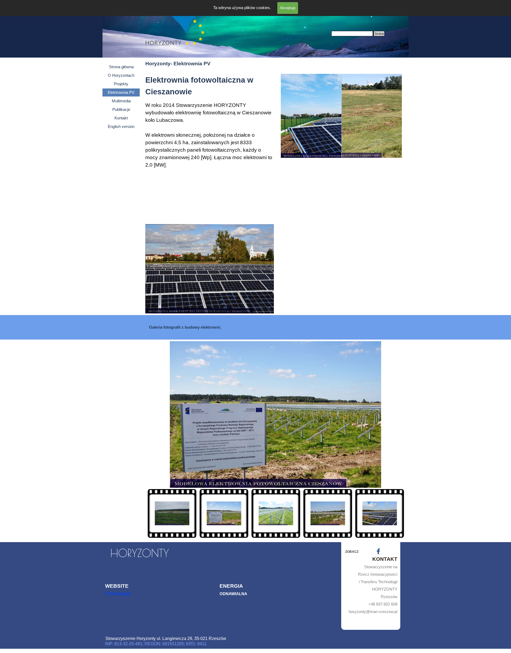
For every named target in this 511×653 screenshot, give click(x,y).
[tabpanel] (209, 147)
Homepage (118, 593)
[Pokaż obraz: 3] (206, 513)
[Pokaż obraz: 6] (362, 513)
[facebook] (378, 551)
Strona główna (121, 67)
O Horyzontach (121, 75)
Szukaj (379, 33)
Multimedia (121, 101)
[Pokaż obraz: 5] (310, 513)
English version (121, 126)
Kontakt (121, 118)
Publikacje (121, 109)
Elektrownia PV (121, 92)
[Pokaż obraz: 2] (154, 513)
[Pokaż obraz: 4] (258, 513)
